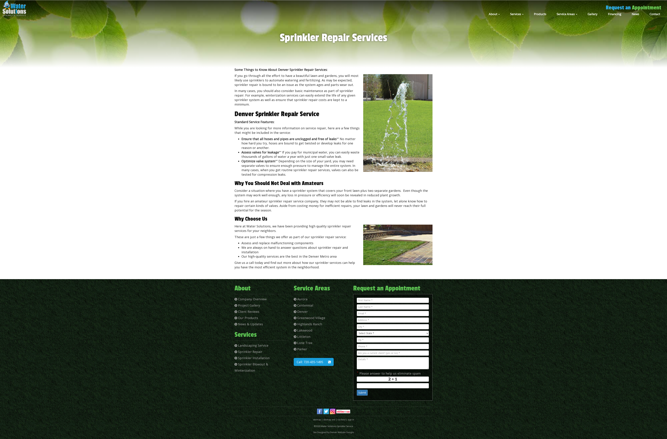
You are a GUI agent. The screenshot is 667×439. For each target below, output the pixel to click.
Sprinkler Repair (249, 352)
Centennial (304, 305)
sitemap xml (329, 419)
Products (540, 14)
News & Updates (250, 324)
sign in (351, 419)
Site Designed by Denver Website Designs (333, 432)
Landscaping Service (252, 345)
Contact (655, 14)
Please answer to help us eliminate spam (389, 373)
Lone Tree (304, 343)
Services (516, 14)
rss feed (341, 419)
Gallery (593, 14)
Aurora (301, 299)
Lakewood (304, 330)
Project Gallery (248, 305)
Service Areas (566, 14)
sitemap (317, 419)
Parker (301, 349)
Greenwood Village (310, 318)
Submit (362, 392)
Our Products (247, 318)
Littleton (303, 337)
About (493, 14)
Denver (302, 312)
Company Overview (252, 299)
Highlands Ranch (309, 324)
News (635, 14)
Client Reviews (248, 312)
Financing (614, 14)
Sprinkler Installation (253, 358)
